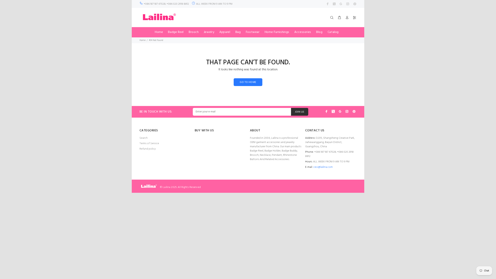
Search (144, 138)
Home (143, 40)
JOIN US (299, 112)
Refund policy (148, 149)
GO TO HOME (248, 82)
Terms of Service (149, 143)
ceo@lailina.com (323, 167)
